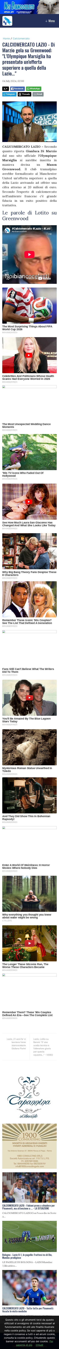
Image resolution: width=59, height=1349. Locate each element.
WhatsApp (35, 88)
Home (6, 38)
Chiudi (39, 1344)
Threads (26, 94)
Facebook (18, 88)
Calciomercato (21, 38)
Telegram (10, 94)
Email (39, 94)
